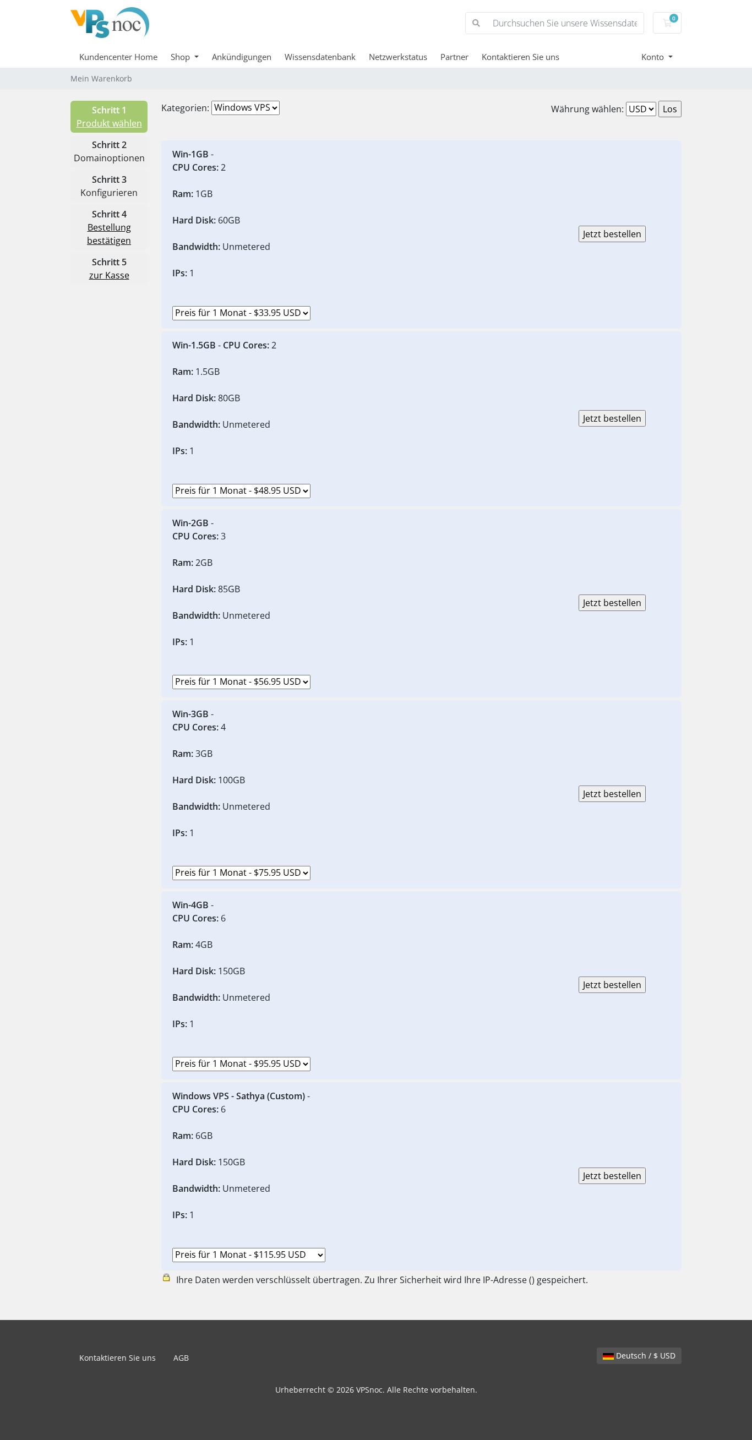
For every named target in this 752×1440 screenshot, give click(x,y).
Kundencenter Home (118, 56)
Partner (454, 56)
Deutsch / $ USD (644, 1355)
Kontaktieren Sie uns (520, 56)
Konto (653, 56)
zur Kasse (109, 275)
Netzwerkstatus (398, 56)
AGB (181, 1357)
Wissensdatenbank (320, 56)
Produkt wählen (109, 123)
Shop (181, 56)
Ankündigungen (241, 56)
